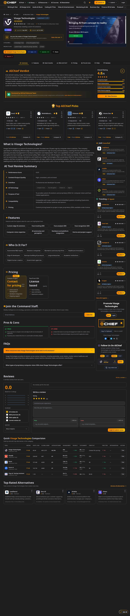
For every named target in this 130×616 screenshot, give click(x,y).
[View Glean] (99, 180)
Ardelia (104, 168)
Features (36, 63)
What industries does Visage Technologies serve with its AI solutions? (30, 351)
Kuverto (104, 261)
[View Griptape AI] (99, 243)
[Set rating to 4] (41, 398)
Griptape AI (105, 242)
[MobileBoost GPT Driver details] (8, 113)
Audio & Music (38, 7)
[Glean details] (100, 492)
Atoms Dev (76, 113)
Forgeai (104, 281)
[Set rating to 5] (44, 398)
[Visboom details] (39, 113)
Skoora (104, 189)
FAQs (98, 63)
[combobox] (17, 429)
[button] (89, 315)
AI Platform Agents (106, 227)
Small (119, 356)
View (123, 450)
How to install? (118, 331)
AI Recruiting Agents (106, 265)
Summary (25, 63)
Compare (25, 137)
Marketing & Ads (82, 7)
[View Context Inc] (99, 204)
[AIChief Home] (10, 2)
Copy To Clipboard (106, 331)
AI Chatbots (109, 163)
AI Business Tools (111, 153)
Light (113, 315)
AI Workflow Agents (106, 246)
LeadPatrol (105, 147)
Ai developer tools (72, 120)
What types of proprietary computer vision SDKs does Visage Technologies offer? (34, 365)
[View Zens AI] (99, 159)
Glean (104, 179)
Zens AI (104, 158)
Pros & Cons (87, 63)
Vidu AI (105, 113)
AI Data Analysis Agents (107, 208)
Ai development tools (11, 120)
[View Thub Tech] (99, 224)
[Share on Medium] (114, 339)
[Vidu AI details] (100, 113)
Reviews (107, 63)
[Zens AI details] (38, 492)
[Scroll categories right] (125, 7)
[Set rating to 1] (34, 398)
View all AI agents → (102, 298)
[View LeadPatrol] (99, 148)
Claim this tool (55, 37)
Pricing (75, 63)
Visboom (45, 113)
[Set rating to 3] (39, 398)
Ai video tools (102, 120)
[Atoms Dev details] (70, 113)
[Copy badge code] (117, 339)
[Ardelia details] (69, 492)
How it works (49, 63)
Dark (108, 315)
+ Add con (120, 420)
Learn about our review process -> (73, 95)
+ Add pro (73, 420)
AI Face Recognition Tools (32, 43)
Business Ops (94, 7)
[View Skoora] (99, 190)
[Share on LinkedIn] (111, 339)
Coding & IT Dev (50, 7)
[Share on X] (108, 339)
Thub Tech (105, 223)
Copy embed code (112, 367)
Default (114, 356)
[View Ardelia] (99, 169)
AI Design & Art (25, 7)
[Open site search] (84, 2)
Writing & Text (13, 7)
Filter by (8, 408)
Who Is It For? (63, 63)
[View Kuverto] (99, 262)
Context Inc (105, 204)
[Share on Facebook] (106, 339)
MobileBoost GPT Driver (15, 113)
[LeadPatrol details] (7, 492)
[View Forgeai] (99, 281)
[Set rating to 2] (36, 398)
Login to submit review (116, 430)
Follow (120, 361)
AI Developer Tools (19, 43)
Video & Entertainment (66, 7)
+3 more (42, 46)
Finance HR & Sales (108, 7)
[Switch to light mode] (89, 2)
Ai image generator (42, 120)
